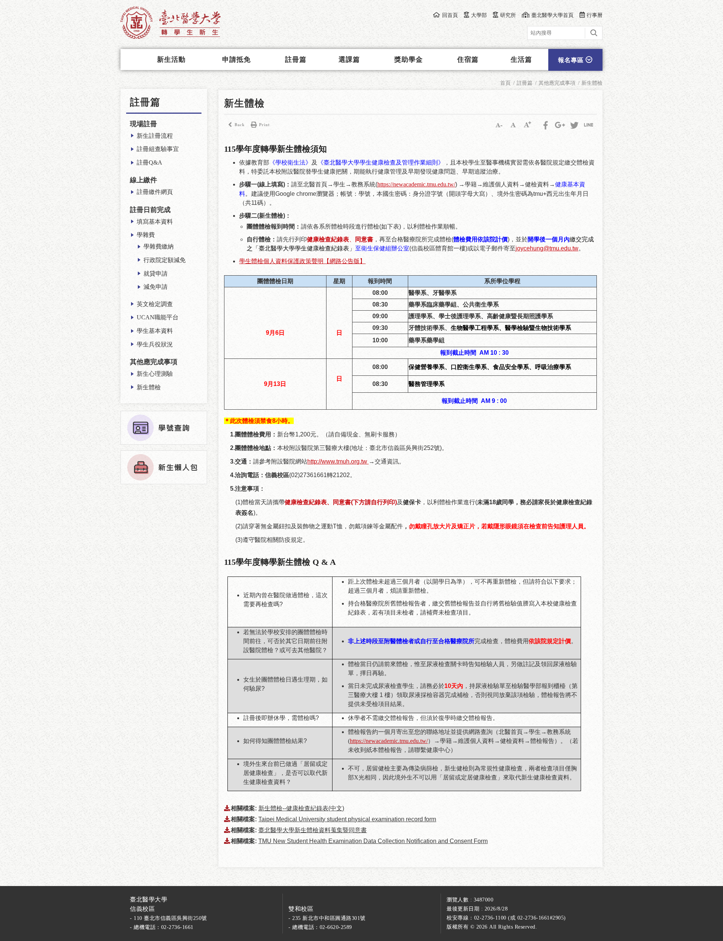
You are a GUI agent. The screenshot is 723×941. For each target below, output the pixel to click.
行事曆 (594, 15)
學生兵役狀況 (155, 344)
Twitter (574, 125)
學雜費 (146, 235)
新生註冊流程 (155, 136)
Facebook (546, 125)
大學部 (479, 15)
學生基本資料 (155, 331)
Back (240, 125)
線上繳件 (143, 180)
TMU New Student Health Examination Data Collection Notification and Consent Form (373, 841)
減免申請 (155, 287)
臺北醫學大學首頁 (552, 15)
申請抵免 (236, 59)
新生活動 (171, 59)
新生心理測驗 (155, 374)
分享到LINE (589, 125)
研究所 (508, 15)
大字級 (528, 125)
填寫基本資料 (155, 221)
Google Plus (560, 125)
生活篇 (521, 59)
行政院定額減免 (164, 260)
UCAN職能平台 (157, 317)
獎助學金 (408, 59)
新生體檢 (149, 387)
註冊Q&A (149, 162)
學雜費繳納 (158, 246)
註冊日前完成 (150, 210)
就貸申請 (155, 273)
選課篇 (349, 59)
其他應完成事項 (153, 362)
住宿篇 (468, 59)
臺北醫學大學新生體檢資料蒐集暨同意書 (312, 830)
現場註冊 (143, 124)
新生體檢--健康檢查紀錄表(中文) (301, 808)
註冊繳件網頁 (155, 192)
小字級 (499, 125)
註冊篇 (296, 59)
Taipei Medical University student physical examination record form (347, 819)
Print (264, 125)
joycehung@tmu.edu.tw (547, 248)
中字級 (513, 125)
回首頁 (450, 15)
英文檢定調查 (155, 304)
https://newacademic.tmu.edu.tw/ (389, 741)
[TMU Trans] (170, 22)
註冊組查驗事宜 (158, 149)
